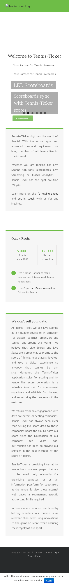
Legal (56, 552)
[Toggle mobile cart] (55, 6)
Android (48, 288)
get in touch (26, 198)
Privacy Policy (34, 556)
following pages (48, 193)
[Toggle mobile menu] (62, 6)
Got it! (49, 580)
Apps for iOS (31, 288)
